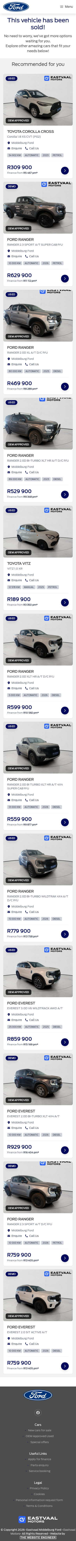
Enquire (16, 148)
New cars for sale (39, 1430)
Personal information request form (39, 1500)
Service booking (39, 1471)
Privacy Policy (39, 1488)
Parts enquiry (40, 1465)
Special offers (39, 1442)
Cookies (39, 1494)
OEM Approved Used (40, 1436)
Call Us (34, 148)
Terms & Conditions (39, 1505)
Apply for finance (39, 1459)
